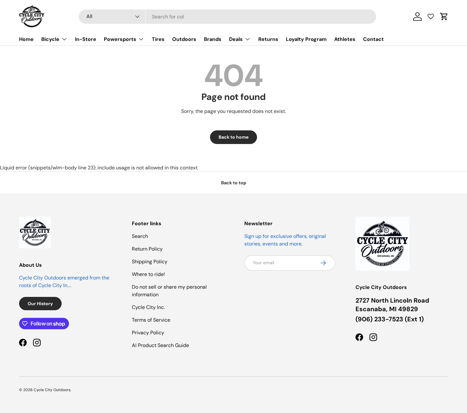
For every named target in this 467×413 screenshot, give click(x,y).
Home (26, 39)
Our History (40, 303)
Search (140, 236)
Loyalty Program (306, 39)
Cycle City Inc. (148, 307)
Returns (268, 39)
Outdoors (184, 39)
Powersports (120, 39)
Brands (212, 39)
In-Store (85, 39)
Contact (373, 39)
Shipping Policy (149, 261)
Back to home (233, 137)
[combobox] (227, 17)
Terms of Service (151, 320)
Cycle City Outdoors (52, 389)
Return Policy (147, 249)
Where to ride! (148, 274)
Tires (158, 39)
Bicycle (50, 39)
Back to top (233, 183)
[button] (444, 16)
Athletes (344, 39)
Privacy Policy (148, 332)
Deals (236, 39)
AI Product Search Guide (160, 345)
